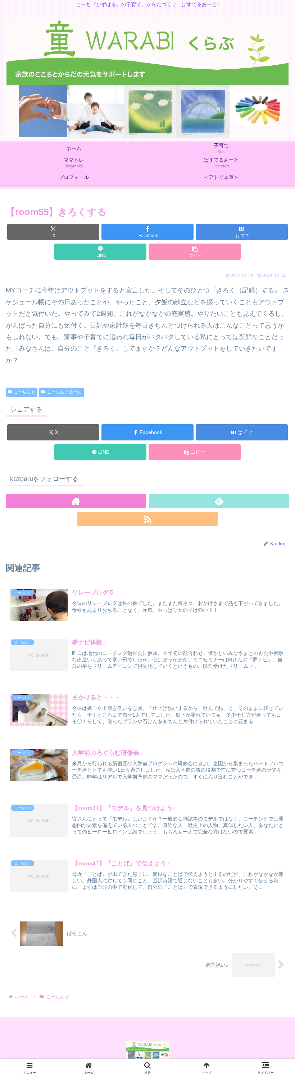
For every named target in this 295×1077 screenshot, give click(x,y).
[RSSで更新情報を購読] (147, 519)
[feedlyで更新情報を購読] (219, 501)
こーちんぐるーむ (64, 391)
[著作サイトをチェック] (76, 501)
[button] (195, 252)
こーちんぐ (24, 391)
